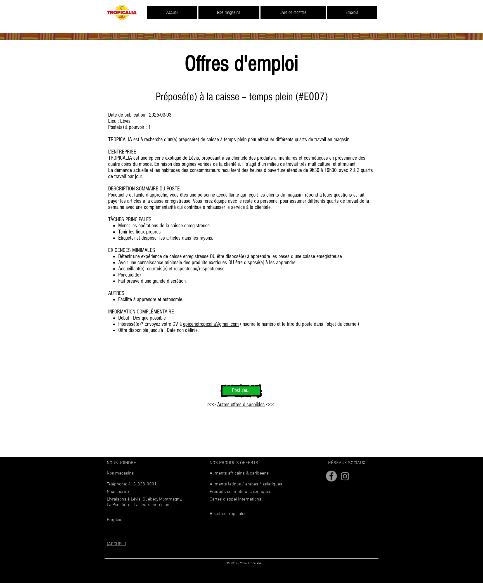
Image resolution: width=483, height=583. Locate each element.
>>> (212, 405)
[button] (118, 492)
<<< (269, 405)
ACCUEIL (116, 544)
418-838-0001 (142, 484)
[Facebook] (331, 476)
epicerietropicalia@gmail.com (211, 324)
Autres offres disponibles (241, 405)
